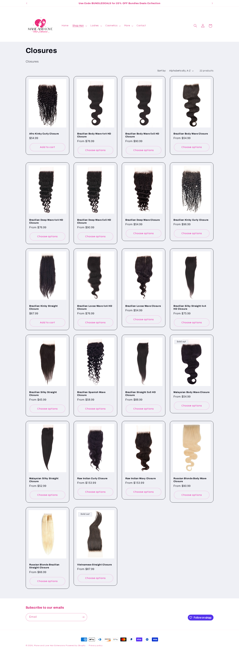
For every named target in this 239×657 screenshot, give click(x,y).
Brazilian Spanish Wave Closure (91, 393)
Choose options (95, 150)
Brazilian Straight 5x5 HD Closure (140, 393)
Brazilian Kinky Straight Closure (43, 307)
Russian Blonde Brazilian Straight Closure (44, 566)
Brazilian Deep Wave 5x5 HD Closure (94, 221)
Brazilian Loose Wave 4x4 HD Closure (94, 307)
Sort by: (161, 70)
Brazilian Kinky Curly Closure (190, 219)
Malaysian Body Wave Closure (191, 392)
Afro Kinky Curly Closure (44, 133)
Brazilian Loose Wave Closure (143, 306)
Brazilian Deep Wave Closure (142, 219)
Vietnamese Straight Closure (94, 564)
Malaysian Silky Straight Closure (44, 480)
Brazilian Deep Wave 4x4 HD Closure (46, 221)
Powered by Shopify (75, 645)
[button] (79, 25)
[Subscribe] (83, 617)
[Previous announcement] (26, 3)
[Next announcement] (212, 3)
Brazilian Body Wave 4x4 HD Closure (94, 135)
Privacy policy (95, 645)
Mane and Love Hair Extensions (50, 645)
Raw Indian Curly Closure (92, 478)
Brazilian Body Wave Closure (190, 133)
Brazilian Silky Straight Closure (43, 393)
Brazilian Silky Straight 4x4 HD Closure (189, 307)
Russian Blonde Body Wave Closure (189, 480)
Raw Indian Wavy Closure (140, 478)
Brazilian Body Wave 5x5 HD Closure (142, 135)
